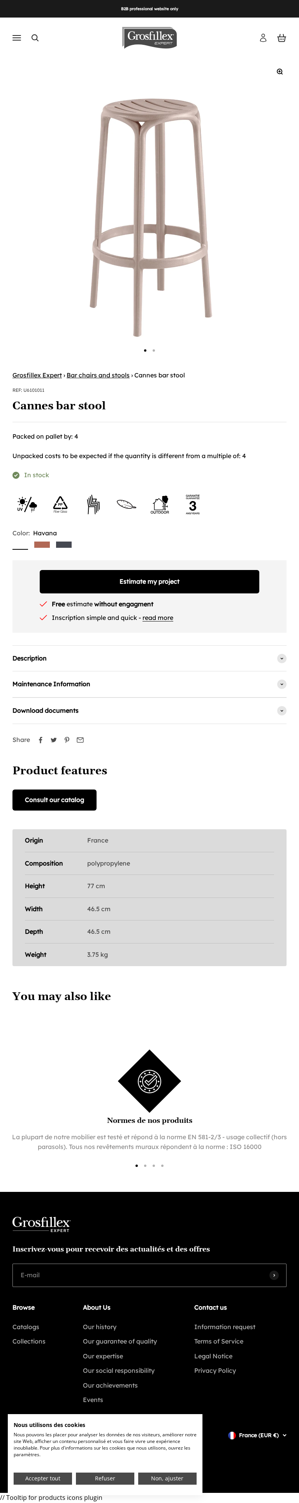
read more (157, 617)
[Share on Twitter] (53, 740)
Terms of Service (218, 1341)
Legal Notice (213, 1356)
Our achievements (110, 1385)
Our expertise (103, 1356)
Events (93, 1400)
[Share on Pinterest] (67, 740)
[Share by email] (80, 740)
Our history (99, 1327)
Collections (29, 1341)
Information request (224, 1327)
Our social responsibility (119, 1370)
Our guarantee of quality (120, 1341)
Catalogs (25, 1327)
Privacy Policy (215, 1370)
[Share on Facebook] (40, 740)
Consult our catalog (54, 800)
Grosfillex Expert (37, 375)
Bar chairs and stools (98, 375)
